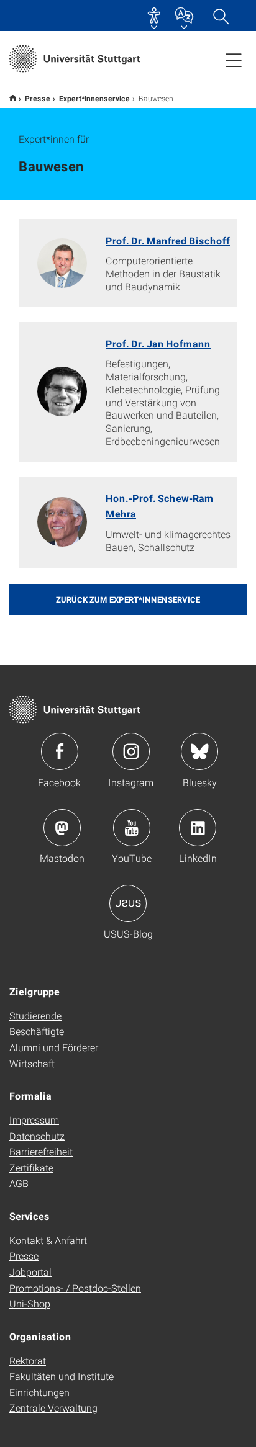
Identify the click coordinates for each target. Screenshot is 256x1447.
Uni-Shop (29, 1303)
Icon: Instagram (131, 751)
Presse (37, 98)
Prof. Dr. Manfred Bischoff (168, 240)
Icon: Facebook (59, 751)
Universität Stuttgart (12, 97)
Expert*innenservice (94, 98)
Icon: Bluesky (199, 751)
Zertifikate (31, 1167)
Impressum (34, 1119)
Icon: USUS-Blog (128, 903)
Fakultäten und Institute (61, 1375)
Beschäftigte (36, 1030)
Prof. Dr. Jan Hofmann (158, 343)
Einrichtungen (39, 1392)
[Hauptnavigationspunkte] (234, 60)
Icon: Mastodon (62, 827)
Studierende (35, 1015)
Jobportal (30, 1271)
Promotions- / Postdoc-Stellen (75, 1287)
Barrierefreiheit (41, 1151)
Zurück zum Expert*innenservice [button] (128, 599)
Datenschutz (37, 1135)
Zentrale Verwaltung (53, 1407)
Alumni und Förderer (53, 1047)
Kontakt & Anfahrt (48, 1240)
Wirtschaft (32, 1063)
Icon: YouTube (131, 827)
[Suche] (221, 15)
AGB (19, 1182)
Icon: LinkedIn (197, 827)
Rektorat (27, 1360)
